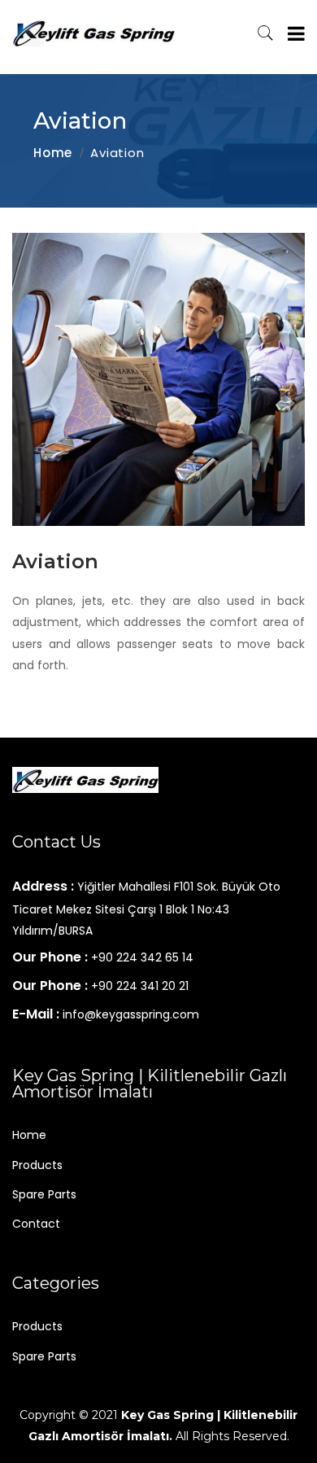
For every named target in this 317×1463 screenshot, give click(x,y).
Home (52, 152)
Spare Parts (44, 1194)
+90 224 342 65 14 (142, 957)
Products (37, 1165)
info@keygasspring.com (131, 1014)
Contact (36, 1224)
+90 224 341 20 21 (140, 986)
